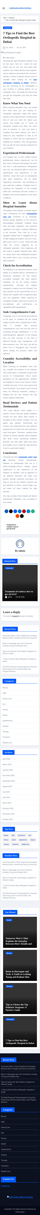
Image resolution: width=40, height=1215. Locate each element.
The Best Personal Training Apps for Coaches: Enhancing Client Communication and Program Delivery (20, 669)
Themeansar (19, 1212)
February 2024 (8, 808)
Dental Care (7, 699)
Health (5, 715)
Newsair (31, 1209)
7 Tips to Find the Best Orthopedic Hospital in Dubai (20, 1041)
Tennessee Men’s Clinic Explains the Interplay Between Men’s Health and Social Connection (19, 942)
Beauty (5, 688)
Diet (4, 704)
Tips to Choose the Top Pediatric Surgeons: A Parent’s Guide (17, 1007)
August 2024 (7, 786)
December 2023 (9, 814)
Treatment (7, 28)
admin (11, 47)
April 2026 (6, 759)
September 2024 (9, 781)
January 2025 (8, 770)
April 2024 (6, 797)
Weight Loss (7, 743)
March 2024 (7, 803)
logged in (15, 616)
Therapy (6, 732)
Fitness (5, 710)
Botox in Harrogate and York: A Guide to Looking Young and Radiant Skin (18, 974)
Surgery (5, 726)
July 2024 (6, 792)
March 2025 (7, 764)
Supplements (7, 721)
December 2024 (9, 775)
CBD (4, 693)
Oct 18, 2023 (20, 597)
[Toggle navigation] (3, 8)
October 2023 (8, 819)
